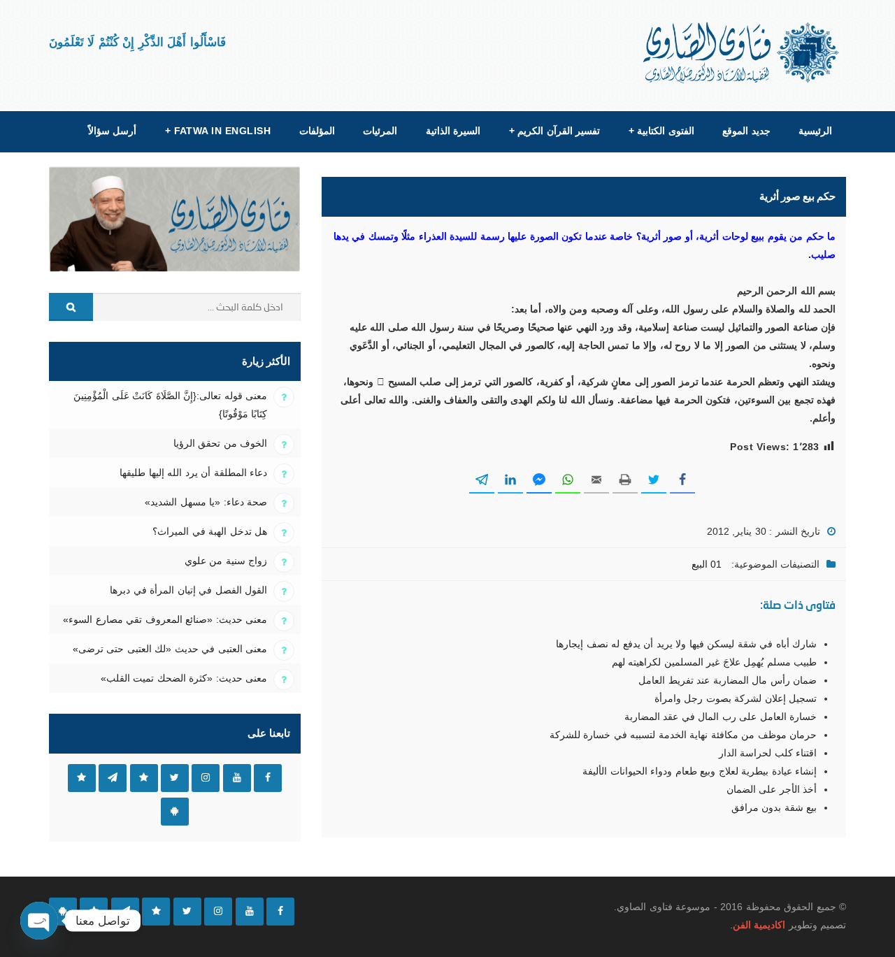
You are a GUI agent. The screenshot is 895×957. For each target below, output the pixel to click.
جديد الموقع (746, 130)
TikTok (144, 778)
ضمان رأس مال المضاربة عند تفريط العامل (727, 680)
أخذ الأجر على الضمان (771, 789)
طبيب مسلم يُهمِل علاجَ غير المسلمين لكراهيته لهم (714, 662)
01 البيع (707, 564)
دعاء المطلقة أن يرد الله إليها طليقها (193, 472)
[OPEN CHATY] (39, 921)
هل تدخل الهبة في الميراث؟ (209, 531)
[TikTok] (156, 912)
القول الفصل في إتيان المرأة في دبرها (188, 590)
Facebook (268, 778)
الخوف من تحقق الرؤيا (220, 443)
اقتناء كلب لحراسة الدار (768, 752)
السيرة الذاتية (453, 130)
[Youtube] (250, 912)
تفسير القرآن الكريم (554, 130)
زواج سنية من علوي (226, 560)
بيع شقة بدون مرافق (774, 807)
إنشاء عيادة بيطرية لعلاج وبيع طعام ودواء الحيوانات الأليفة (699, 771)
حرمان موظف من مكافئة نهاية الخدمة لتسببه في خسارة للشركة (683, 734)
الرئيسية (815, 130)
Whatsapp (82, 778)
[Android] (63, 912)
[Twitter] (187, 912)
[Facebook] (280, 912)
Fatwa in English (218, 130)
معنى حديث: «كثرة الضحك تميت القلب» (184, 678)
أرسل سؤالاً (112, 130)
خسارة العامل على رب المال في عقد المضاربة (720, 716)
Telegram (113, 778)
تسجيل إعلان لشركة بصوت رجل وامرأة (735, 698)
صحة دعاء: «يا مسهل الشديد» (206, 502)
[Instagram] (218, 912)
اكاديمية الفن (759, 924)
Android (175, 812)
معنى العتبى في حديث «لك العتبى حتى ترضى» (170, 648)
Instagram (206, 778)
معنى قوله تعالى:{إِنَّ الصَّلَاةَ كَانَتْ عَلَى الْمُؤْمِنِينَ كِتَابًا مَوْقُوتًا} (170, 404)
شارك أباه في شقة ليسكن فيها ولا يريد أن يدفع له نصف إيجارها (686, 643)
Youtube (237, 778)
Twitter (175, 778)
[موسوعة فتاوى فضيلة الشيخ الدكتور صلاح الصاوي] (742, 52)
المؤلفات (317, 130)
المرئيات (380, 130)
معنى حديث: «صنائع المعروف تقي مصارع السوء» (165, 619)
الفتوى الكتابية (661, 130)
